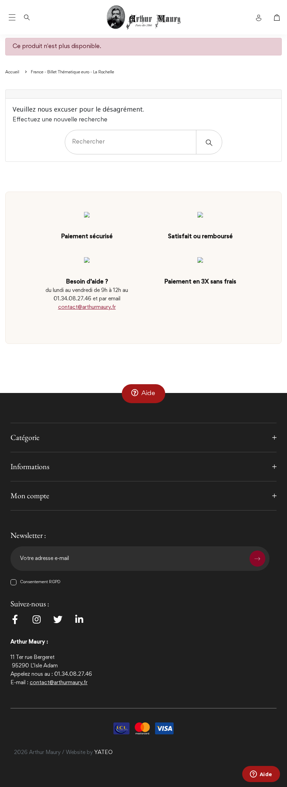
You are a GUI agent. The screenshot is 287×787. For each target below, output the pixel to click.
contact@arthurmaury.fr (87, 307)
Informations (29, 466)
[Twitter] (57, 619)
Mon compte (29, 496)
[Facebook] (15, 619)
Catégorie (25, 437)
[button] (143, 393)
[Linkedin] (79, 619)
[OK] (257, 559)
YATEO (103, 752)
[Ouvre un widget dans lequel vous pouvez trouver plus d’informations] (261, 774)
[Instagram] (36, 619)
